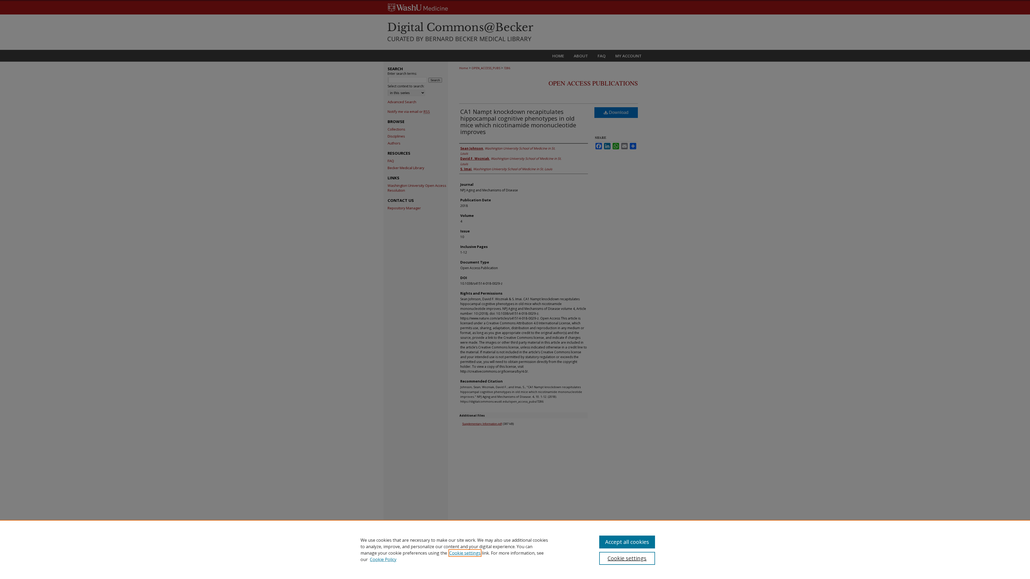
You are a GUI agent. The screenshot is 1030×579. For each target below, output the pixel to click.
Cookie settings (465, 553)
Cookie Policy (383, 559)
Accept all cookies (627, 541)
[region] (515, 549)
